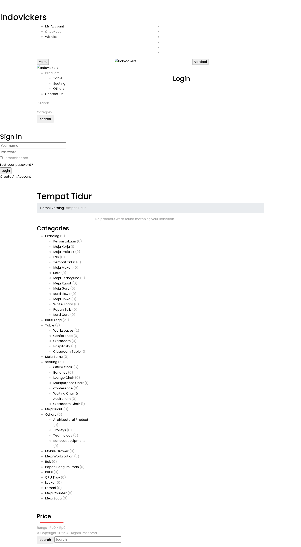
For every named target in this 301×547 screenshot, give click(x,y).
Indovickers (23, 17)
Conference (63, 335)
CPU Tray (52, 477)
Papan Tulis (62, 309)
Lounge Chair (63, 377)
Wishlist (51, 36)
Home (45, 208)
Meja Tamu (54, 356)
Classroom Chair (66, 403)
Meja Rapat (62, 283)
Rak (48, 461)
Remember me (15, 158)
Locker (50, 482)
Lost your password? (16, 164)
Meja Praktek (63, 251)
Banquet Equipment (69, 440)
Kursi (49, 472)
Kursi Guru (61, 314)
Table (57, 78)
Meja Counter (56, 493)
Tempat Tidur (64, 262)
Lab (56, 257)
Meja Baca (53, 498)
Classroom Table (67, 351)
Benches (60, 372)
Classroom (62, 341)
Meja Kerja (61, 246)
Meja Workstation (59, 456)
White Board (63, 304)
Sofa (56, 273)
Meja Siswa (61, 299)
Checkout (53, 31)
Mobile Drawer (57, 451)
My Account (54, 26)
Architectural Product (70, 419)
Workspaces (63, 330)
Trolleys (59, 430)
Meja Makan (62, 267)
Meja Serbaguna (66, 278)
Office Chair (62, 367)
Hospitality (61, 346)
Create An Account (15, 176)
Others (58, 88)
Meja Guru (61, 288)
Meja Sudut (53, 409)
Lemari (50, 488)
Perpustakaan (64, 241)
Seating (59, 83)
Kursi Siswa (61, 293)
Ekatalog (57, 208)
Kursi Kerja (53, 320)
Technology (62, 435)
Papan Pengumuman (62, 467)
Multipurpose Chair (68, 383)
